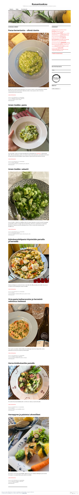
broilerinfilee (62, 31)
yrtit (29, 233)
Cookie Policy (24, 493)
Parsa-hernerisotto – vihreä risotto (23, 30)
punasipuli (57, 44)
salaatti (56, 46)
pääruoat (22, 98)
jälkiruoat (66, 35)
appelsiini (61, 29)
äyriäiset (13, 356)
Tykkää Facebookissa (57, 53)
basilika (54, 31)
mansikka (61, 39)
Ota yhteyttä (24, 9)
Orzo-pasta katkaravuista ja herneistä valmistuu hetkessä (25, 300)
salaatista (38, 153)
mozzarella (66, 39)
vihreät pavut (25, 233)
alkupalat (13, 98)
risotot (20, 99)
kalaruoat (14, 481)
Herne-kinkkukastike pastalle (21, 363)
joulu (62, 35)
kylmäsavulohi (19, 293)
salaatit (18, 232)
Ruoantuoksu (39, 4)
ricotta (28, 293)
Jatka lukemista (12, 94)
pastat (13, 162)
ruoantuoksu (21, 97)
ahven (14, 482)
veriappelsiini (54, 50)
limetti (58, 37)
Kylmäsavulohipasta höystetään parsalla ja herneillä (26, 240)
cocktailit (67, 33)
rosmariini (64, 44)
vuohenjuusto (58, 50)
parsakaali (21, 163)
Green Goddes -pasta (17, 105)
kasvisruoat (18, 98)
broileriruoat (56, 33)
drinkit (53, 34)
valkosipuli (66, 49)
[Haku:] (61, 70)
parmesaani (55, 43)
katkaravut (18, 357)
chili (61, 33)
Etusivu (11, 9)
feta (57, 35)
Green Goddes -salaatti (18, 169)
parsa (17, 99)
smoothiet (67, 46)
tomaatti (60, 48)
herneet (14, 99)
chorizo (64, 33)
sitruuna (25, 357)
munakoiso (54, 40)
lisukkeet (17, 481)
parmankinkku (18, 409)
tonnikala (62, 49)
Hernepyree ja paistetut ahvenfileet (24, 414)
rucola (67, 44)
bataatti (58, 31)
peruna (68, 43)
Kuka (17, 9)
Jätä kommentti (11, 100)
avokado (14, 233)
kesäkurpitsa (54, 37)
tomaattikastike (56, 49)
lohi (61, 37)
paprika (58, 40)
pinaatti (27, 163)
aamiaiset (54, 29)
